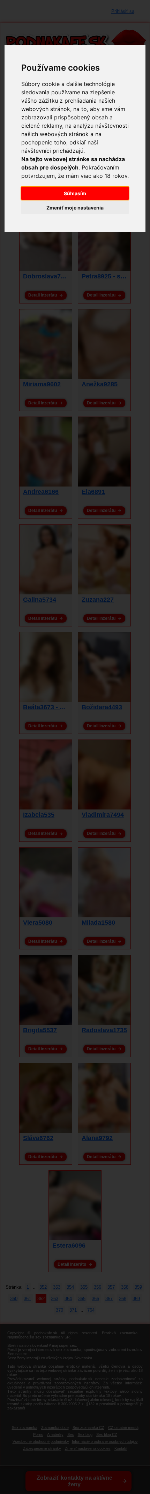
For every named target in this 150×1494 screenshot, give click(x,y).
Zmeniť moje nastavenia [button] (75, 208)
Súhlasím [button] (75, 193)
